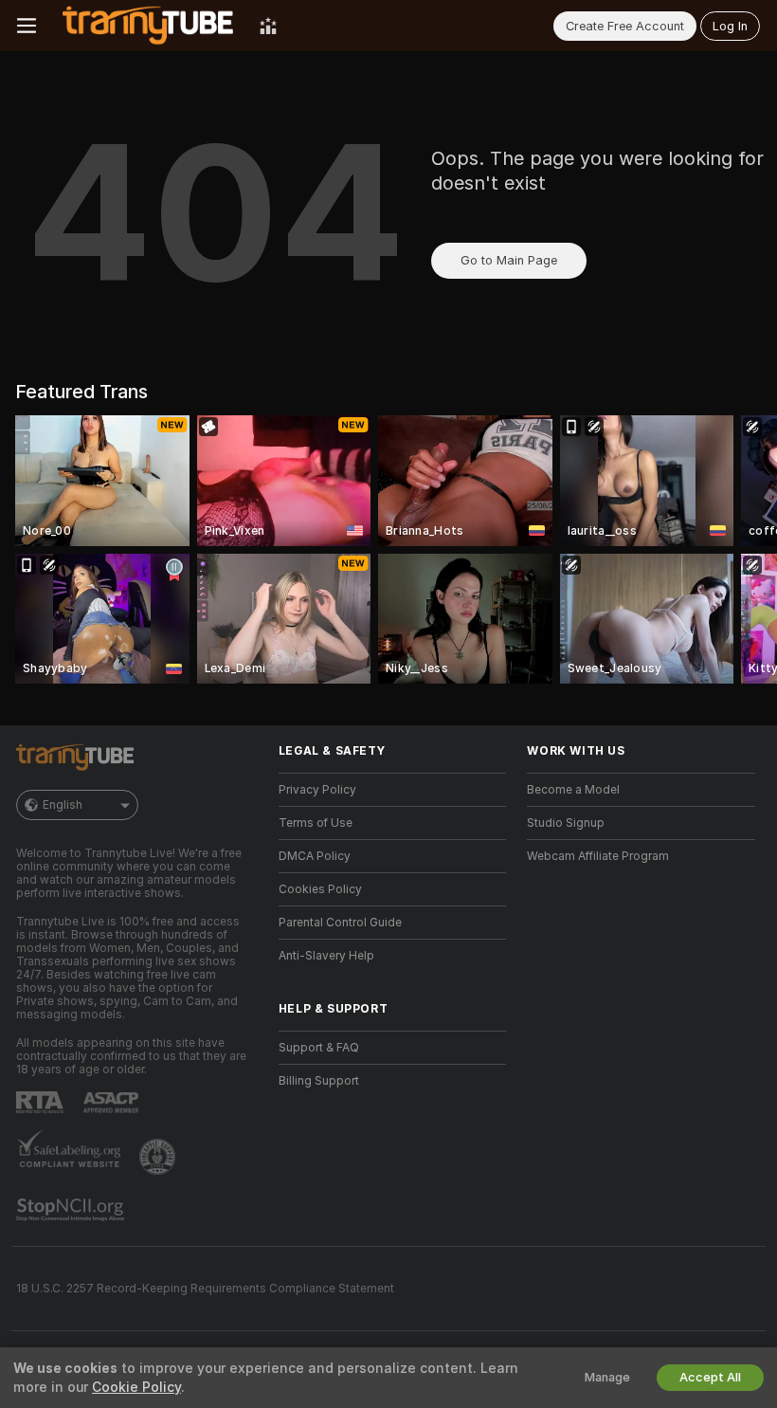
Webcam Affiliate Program (598, 856)
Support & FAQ (319, 1047)
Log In (730, 26)
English (62, 805)
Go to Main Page (509, 260)
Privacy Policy (317, 789)
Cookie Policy (136, 1387)
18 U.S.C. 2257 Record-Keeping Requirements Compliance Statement (205, 1288)
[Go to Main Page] (148, 25)
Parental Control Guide (340, 922)
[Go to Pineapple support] (159, 1157)
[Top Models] (268, 25)
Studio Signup (566, 823)
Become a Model (573, 789)
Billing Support (319, 1081)
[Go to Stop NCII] (72, 1209)
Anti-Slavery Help (326, 955)
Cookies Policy (320, 889)
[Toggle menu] (26, 25)
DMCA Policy (315, 856)
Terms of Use (315, 823)
